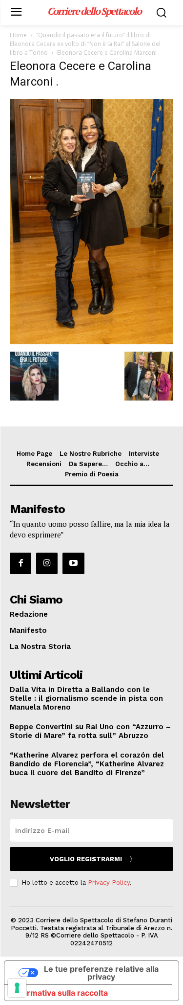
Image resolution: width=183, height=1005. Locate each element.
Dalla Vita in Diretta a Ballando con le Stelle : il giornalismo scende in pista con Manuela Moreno (86, 698)
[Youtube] (73, 563)
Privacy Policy (109, 882)
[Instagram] (47, 563)
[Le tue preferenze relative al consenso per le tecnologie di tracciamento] (17, 988)
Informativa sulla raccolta (60, 993)
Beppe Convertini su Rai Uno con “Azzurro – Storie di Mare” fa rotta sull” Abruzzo (90, 731)
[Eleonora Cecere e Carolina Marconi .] (91, 341)
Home (18, 35)
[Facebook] (20, 563)
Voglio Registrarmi (86, 859)
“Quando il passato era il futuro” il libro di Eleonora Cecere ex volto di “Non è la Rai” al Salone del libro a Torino (85, 44)
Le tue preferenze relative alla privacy (101, 973)
